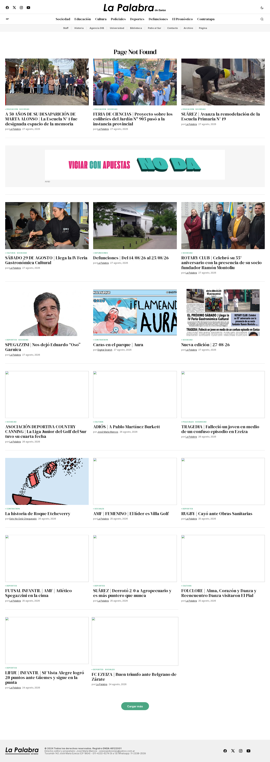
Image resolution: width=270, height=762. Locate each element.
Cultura (10, 253)
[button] (262, 7)
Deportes (11, 340)
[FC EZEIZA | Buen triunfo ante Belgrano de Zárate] (135, 641)
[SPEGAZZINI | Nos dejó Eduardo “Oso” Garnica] (47, 312)
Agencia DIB (97, 28)
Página (203, 28)
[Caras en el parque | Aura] (135, 312)
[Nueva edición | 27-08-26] (223, 312)
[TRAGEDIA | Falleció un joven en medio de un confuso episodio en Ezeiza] (223, 394)
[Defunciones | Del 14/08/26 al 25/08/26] (135, 225)
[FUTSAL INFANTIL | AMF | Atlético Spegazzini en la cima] (47, 558)
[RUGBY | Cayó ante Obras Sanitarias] (223, 481)
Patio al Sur (154, 28)
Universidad (117, 28)
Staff (65, 28)
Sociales (99, 509)
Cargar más (135, 706)
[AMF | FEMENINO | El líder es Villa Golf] (135, 481)
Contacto (172, 28)
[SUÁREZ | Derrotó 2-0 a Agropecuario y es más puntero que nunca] (135, 558)
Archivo (188, 28)
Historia (79, 28)
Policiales (188, 422)
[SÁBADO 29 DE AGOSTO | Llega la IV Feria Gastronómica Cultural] (47, 225)
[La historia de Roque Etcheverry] (47, 481)
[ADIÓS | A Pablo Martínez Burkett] (135, 394)
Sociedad (24, 109)
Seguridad (201, 422)
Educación (12, 109)
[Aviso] (135, 165)
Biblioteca (136, 28)
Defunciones (101, 253)
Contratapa (101, 340)
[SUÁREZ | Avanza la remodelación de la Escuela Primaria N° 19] (223, 82)
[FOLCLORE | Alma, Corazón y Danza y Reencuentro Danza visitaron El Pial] (223, 558)
